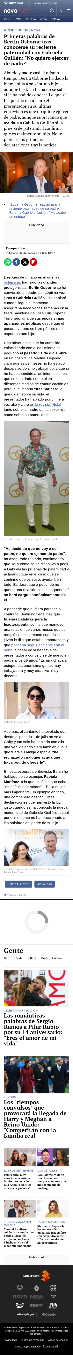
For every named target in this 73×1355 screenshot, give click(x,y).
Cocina (55, 19)
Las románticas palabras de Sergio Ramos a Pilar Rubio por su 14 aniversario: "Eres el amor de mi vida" (33, 1029)
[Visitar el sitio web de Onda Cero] (20, 1305)
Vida (19, 19)
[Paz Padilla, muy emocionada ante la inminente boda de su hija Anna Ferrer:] (20, 1157)
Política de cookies (57, 1340)
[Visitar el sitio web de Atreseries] (53, 1297)
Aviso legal (11, 1340)
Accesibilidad (50, 1346)
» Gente (22, 895)
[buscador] (60, 11)
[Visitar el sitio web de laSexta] (36, 1288)
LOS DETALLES (47, 1170)
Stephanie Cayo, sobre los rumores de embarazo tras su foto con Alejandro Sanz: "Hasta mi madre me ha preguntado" (51, 1234)
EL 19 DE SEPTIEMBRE (18, 1170)
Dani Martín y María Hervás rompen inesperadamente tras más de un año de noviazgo (51, 1181)
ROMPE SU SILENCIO (51, 1221)
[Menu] (68, 11)
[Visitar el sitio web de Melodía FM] (53, 1305)
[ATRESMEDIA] (36, 1276)
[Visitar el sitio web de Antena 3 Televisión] (20, 1288)
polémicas (12, 282)
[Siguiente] (66, 3)
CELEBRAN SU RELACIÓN (20, 1010)
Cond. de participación (27, 1346)
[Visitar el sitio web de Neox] (53, 1288)
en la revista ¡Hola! (45, 404)
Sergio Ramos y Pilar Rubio (48, 3)
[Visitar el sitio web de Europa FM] (36, 1305)
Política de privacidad (32, 1340)
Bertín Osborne (18, 884)
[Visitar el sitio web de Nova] (20, 1297)
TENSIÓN (10, 1097)
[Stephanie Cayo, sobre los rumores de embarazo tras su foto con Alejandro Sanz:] (53, 1209)
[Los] (36, 1075)
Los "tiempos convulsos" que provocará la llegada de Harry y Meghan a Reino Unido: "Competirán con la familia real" (35, 1119)
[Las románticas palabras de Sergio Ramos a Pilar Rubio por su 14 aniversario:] (36, 988)
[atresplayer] (52, 11)
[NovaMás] (18, 10)
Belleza (31, 19)
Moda (43, 19)
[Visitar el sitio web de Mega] (36, 1297)
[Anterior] (30, 3)
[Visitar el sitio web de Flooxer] (49, 1314)
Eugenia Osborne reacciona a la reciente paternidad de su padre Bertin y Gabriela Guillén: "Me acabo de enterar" (37, 210)
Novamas (10, 895)
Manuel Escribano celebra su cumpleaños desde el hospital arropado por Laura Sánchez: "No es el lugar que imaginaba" (19, 1237)
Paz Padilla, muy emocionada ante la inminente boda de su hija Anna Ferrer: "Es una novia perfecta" (18, 1181)
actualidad (44, 884)
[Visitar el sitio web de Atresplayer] (28, 1314)
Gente (8, 19)
